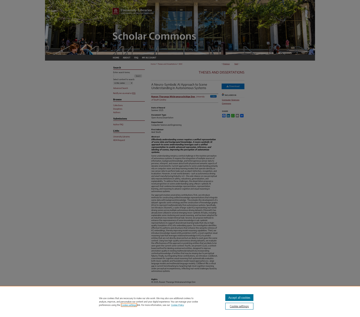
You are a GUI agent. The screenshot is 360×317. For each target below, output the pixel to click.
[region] (180, 301)
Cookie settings (129, 305)
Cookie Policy (177, 305)
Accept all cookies (239, 297)
